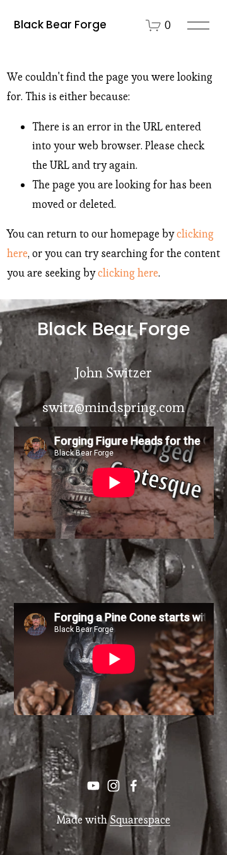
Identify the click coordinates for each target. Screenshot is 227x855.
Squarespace (140, 820)
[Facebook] (133, 785)
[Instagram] (113, 785)
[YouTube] (93, 785)
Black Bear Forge (60, 24)
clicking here (128, 273)
